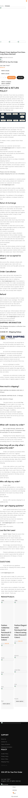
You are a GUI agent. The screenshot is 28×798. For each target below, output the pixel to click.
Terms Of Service (5, 744)
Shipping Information (6, 747)
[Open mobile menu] (1, 1)
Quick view (7, 707)
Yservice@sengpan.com (8, 281)
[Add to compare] (3, 707)
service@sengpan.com (8, 147)
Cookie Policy (4, 753)
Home (1, 6)
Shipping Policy (5, 761)
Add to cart (11, 77)
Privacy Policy (4, 756)
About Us (3, 739)
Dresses (7, 6)
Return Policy (4, 759)
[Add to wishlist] (3, 622)
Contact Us (4, 741)
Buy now (20, 77)
